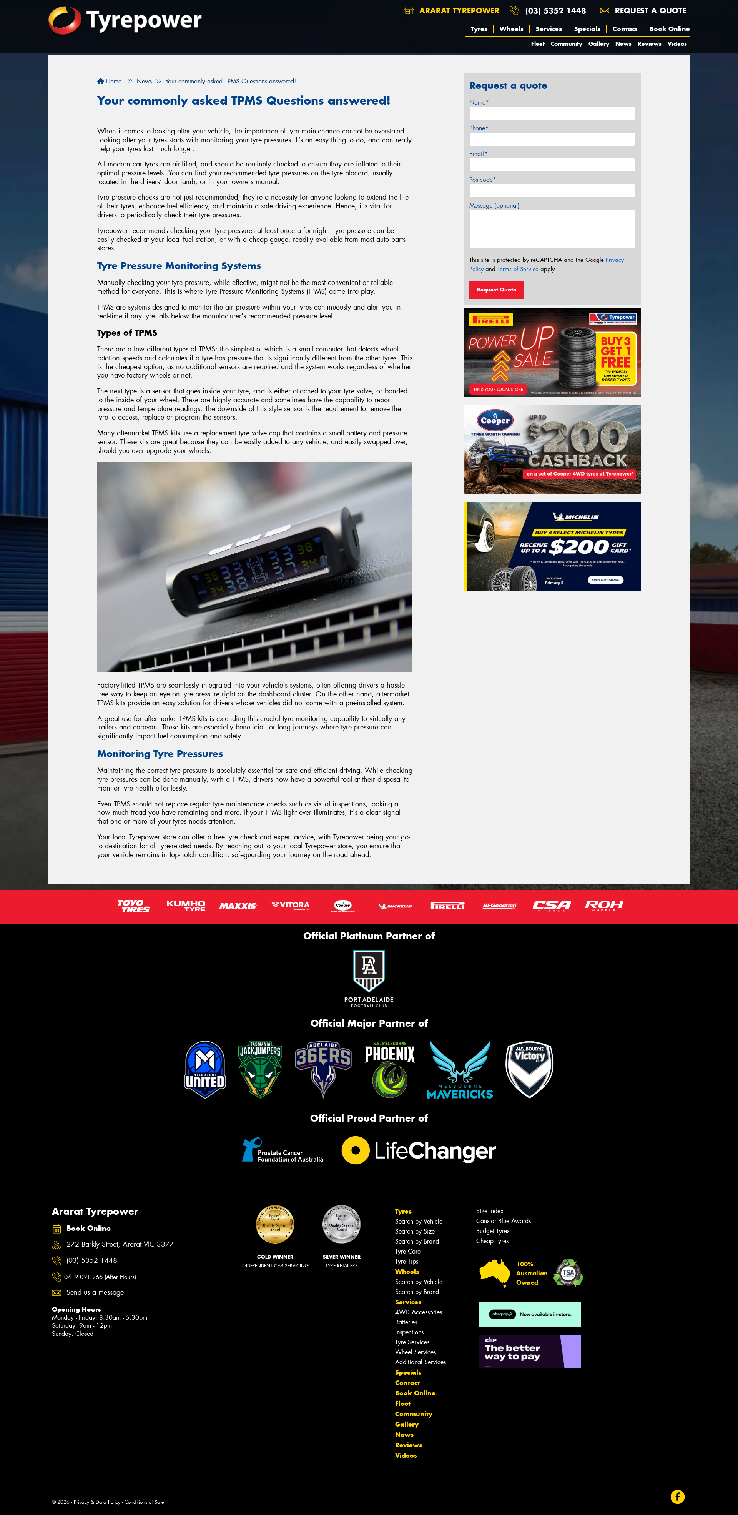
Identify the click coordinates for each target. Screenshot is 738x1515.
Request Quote (496, 289)
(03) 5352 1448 (555, 10)
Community (566, 43)
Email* (478, 154)
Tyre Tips (406, 1261)
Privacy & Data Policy (97, 1502)
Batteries (406, 1322)
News (623, 43)
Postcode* (482, 180)
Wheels (512, 29)
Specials (587, 29)
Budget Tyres (492, 1231)
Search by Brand (417, 1241)
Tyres (479, 29)
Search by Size (415, 1231)
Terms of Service (518, 269)
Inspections (409, 1332)
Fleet (538, 43)
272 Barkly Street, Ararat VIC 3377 (120, 1244)
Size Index (490, 1211)
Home (112, 81)
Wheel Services (415, 1352)
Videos (677, 43)
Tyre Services (412, 1342)
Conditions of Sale (144, 1502)
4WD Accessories (418, 1312)
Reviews (650, 43)
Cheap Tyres (492, 1241)
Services (549, 29)
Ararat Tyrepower (458, 10)
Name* (479, 102)
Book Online (670, 29)
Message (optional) (494, 205)
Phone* (479, 128)
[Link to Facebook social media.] (678, 1497)
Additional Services (420, 1362)
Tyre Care (408, 1251)
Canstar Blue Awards (503, 1221)
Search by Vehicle (418, 1221)
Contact (625, 29)
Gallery (598, 43)
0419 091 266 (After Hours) (100, 1277)
